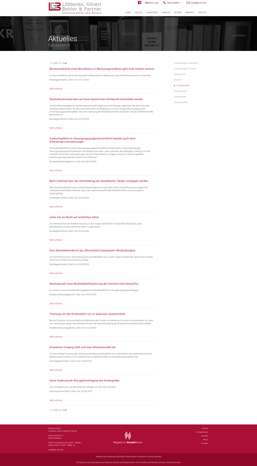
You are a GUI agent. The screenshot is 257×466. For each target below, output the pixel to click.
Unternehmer (180, 96)
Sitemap (157, 456)
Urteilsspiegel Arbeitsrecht (186, 63)
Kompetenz (152, 12)
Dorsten (116, 462)
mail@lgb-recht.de (198, 3)
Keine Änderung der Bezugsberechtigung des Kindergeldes (84, 380)
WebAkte (190, 12)
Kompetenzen (202, 432)
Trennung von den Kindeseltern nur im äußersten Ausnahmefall (87, 314)
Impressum (142, 456)
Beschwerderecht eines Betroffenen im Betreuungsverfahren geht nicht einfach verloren (102, 68)
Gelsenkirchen (129, 462)
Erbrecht (178, 80)
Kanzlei (138, 12)
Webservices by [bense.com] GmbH (110, 456)
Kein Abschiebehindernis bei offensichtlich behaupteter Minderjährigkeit (92, 250)
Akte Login (151, 3)
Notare (178, 12)
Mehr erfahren (56, 88)
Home (128, 12)
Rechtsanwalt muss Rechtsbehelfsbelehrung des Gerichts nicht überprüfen (94, 283)
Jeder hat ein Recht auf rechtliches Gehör (74, 217)
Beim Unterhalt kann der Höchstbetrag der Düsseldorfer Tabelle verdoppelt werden (99, 181)
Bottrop (108, 462)
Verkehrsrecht (180, 91)
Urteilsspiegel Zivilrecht (185, 68)
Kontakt (202, 12)
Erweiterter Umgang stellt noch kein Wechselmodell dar (83, 347)
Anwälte (166, 12)
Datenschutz (131, 456)
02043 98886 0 (173, 3)
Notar (205, 439)
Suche (150, 456)
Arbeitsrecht (179, 74)
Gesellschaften (181, 102)
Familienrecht (183, 85)
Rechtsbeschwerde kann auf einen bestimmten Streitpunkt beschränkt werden (96, 99)
